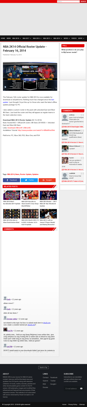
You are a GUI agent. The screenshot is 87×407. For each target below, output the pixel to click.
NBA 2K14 (10, 174)
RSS (44, 384)
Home (64, 404)
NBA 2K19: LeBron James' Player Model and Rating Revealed (47, 222)
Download (11, 128)
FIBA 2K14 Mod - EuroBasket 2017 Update (11, 203)
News (17, 174)
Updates (35, 174)
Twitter (31, 180)
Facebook (13, 180)
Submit (45, 381)
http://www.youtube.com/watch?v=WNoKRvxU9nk (36, 130)
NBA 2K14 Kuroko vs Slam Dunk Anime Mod (11, 221)
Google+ (49, 180)
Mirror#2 (27, 128)
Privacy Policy (72, 404)
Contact (45, 377)
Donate (45, 387)
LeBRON (72, 173)
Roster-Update (25, 174)
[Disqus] (30, 262)
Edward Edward (74, 130)
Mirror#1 (19, 128)
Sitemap (82, 404)
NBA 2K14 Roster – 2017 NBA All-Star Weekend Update (48, 204)
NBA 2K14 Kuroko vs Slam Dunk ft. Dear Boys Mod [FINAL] (30, 204)
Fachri (71, 158)
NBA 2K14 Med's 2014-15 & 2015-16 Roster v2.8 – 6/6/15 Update (30, 222)
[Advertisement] (21, 19)
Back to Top (43, 367)
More (80, 38)
